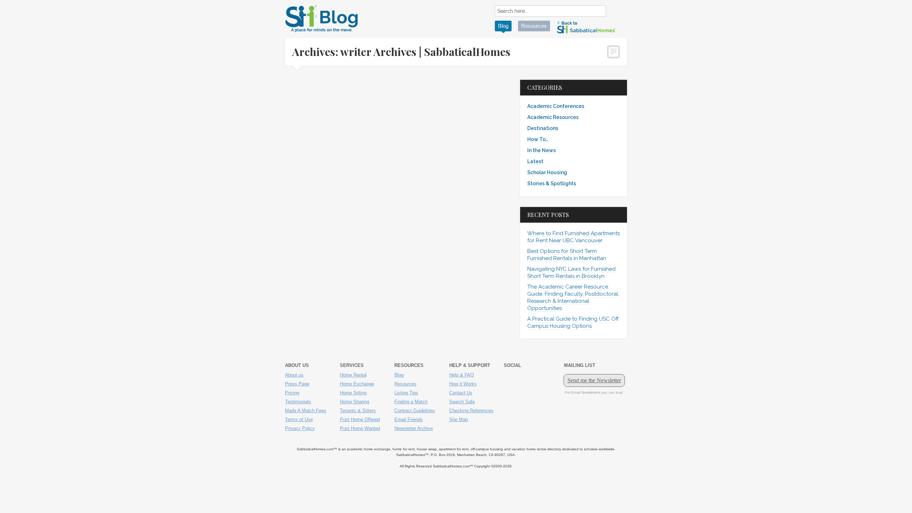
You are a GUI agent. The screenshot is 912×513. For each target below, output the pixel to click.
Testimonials (298, 401)
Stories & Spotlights (551, 183)
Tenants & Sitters (358, 410)
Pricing (292, 392)
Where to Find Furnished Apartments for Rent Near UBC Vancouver (573, 237)
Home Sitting (353, 392)
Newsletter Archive (413, 428)
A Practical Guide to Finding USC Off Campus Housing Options (573, 322)
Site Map (458, 419)
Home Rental (353, 375)
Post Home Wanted (360, 428)
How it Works (463, 384)
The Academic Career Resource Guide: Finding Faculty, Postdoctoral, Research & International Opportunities (573, 297)
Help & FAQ (461, 375)
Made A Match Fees (305, 410)
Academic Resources (553, 117)
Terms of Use (299, 419)
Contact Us (460, 392)
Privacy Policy (300, 428)
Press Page (297, 384)
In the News (541, 150)
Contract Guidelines (414, 410)
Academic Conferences (555, 106)
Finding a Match (411, 401)
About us (294, 375)
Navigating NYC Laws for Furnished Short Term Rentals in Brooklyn (571, 272)
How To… (537, 139)
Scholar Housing (547, 172)
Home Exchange (357, 384)
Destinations (542, 128)
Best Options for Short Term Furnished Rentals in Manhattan (566, 254)
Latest (535, 161)
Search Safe (462, 401)
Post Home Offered (360, 419)
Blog (503, 26)
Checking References (471, 410)
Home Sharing (354, 401)
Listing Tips (406, 392)
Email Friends (408, 419)
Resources (534, 26)
